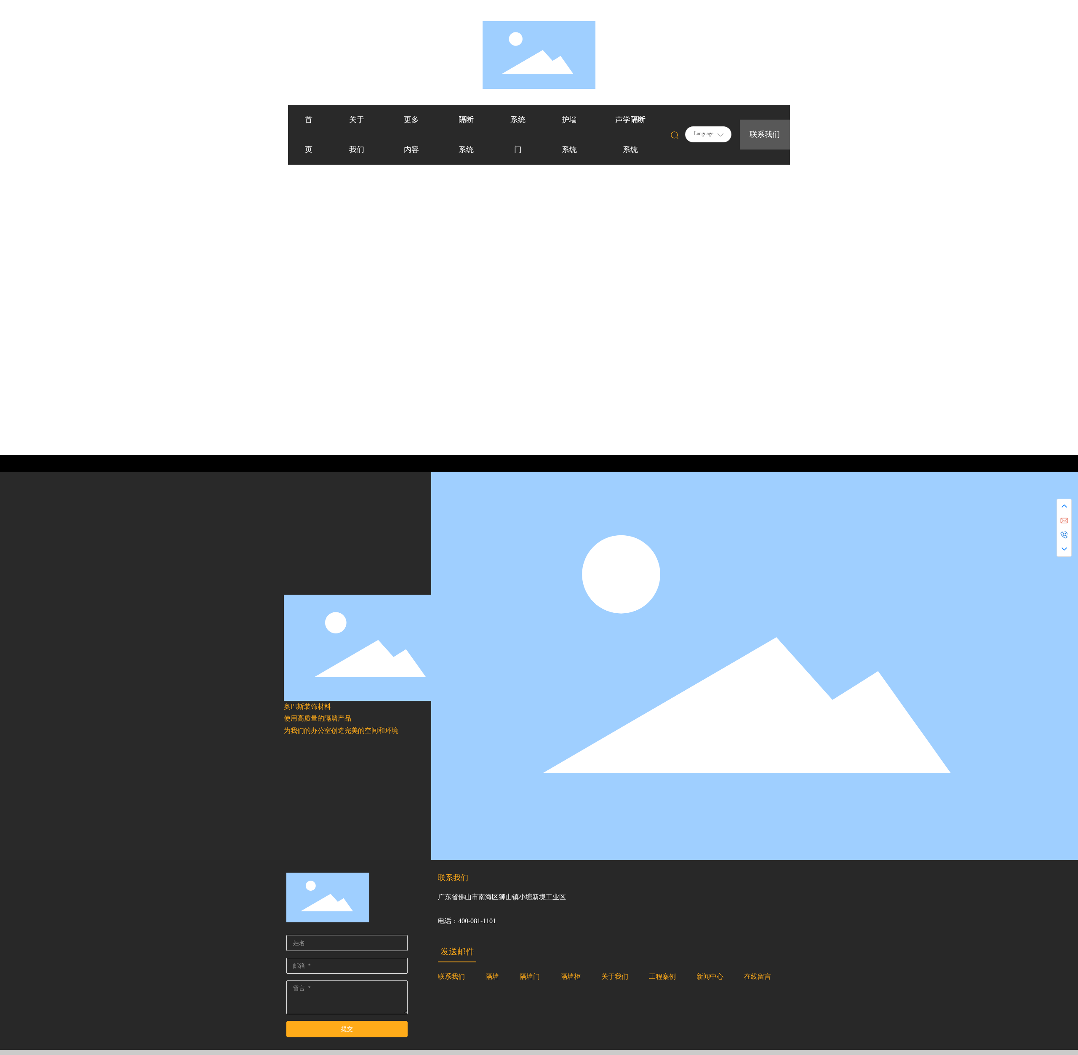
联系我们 (765, 134)
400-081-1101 (477, 920)
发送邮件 (457, 951)
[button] (1057, 227)
